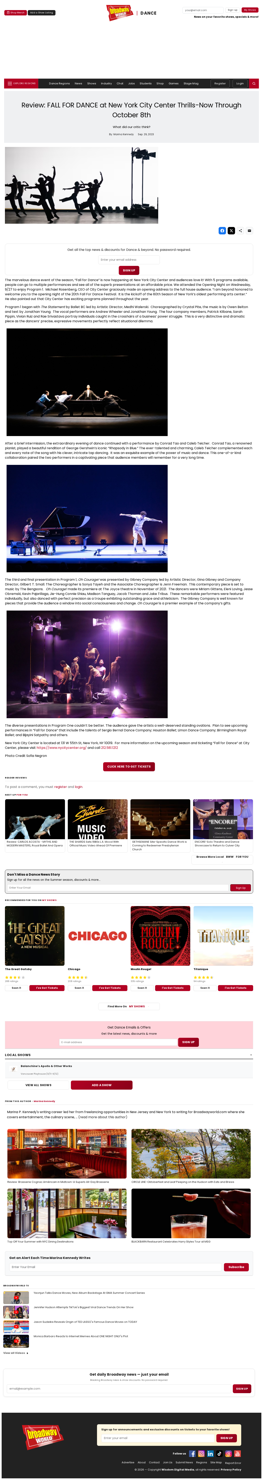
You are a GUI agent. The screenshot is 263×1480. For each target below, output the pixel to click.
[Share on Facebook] (222, 230)
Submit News (184, 1462)
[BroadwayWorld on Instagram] (201, 1453)
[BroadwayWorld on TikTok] (219, 1453)
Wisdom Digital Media (177, 1470)
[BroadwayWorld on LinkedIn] (210, 1453)
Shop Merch (17, 12)
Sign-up (233, 10)
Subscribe (236, 1267)
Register (220, 83)
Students (146, 83)
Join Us (167, 1462)
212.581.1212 (109, 747)
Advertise (128, 1462)
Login (240, 83)
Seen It (16, 988)
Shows (91, 83)
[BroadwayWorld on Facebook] (192, 1453)
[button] (254, 83)
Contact (154, 1462)
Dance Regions (59, 83)
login (78, 786)
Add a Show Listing (41, 12)
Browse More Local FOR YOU (222, 857)
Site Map (216, 1462)
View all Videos (14, 1353)
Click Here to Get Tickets (129, 766)
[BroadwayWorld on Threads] (228, 1453)
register (60, 786)
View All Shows (38, 1085)
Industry (106, 83)
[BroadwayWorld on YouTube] (237, 1453)
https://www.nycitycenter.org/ (62, 747)
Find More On (126, 1006)
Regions (201, 1462)
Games (174, 83)
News (78, 83)
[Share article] (240, 230)
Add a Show (102, 1085)
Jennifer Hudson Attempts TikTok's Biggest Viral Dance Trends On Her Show (84, 1307)
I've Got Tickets (47, 988)
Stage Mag (191, 83)
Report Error (233, 1463)
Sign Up (129, 270)
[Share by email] (249, 230)
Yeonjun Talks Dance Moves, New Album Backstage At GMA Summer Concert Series (89, 1293)
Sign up (242, 1389)
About (142, 1462)
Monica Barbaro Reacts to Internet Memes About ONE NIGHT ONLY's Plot (81, 1336)
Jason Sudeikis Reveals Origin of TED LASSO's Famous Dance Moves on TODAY (85, 1322)
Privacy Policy (231, 1470)
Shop (160, 83)
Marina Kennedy (44, 1101)
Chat (120, 83)
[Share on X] (231, 230)
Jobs (131, 83)
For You (22, 794)
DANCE (149, 13)
